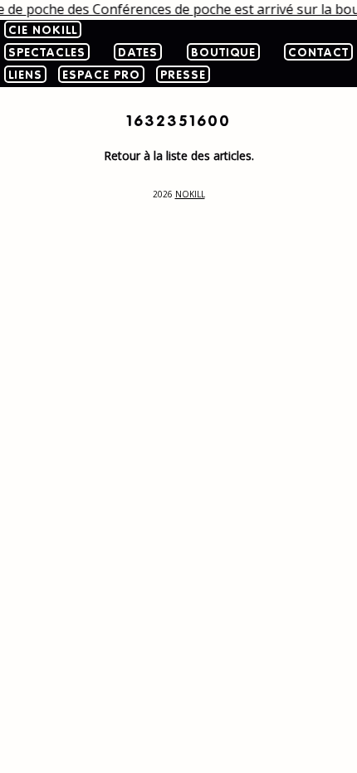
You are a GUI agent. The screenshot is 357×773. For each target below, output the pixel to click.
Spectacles (47, 53)
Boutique (223, 53)
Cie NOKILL (42, 30)
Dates (138, 53)
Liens (25, 75)
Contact (318, 53)
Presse (183, 75)
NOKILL (190, 194)
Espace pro (101, 75)
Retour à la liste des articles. (179, 155)
